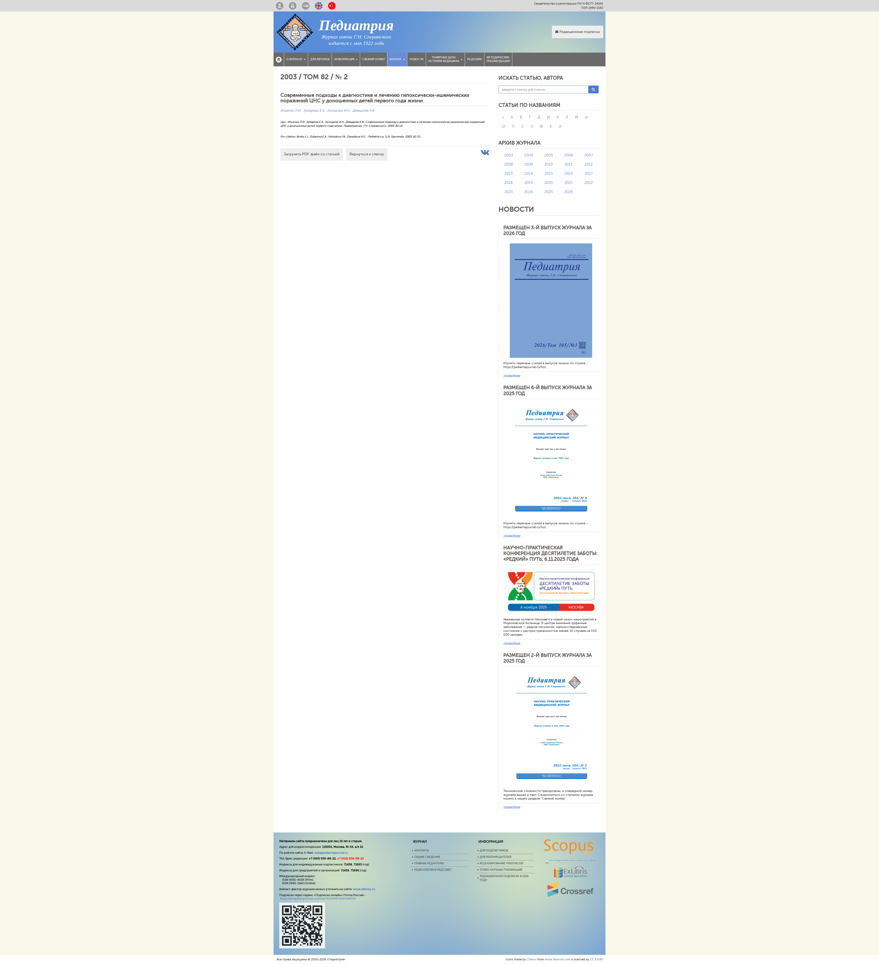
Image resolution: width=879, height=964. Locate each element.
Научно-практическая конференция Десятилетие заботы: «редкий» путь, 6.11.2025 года (550, 553)
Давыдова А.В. (363, 111)
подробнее (511, 375)
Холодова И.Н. (338, 111)
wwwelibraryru (364, 889)
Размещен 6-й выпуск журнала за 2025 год (547, 390)
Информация (344, 59)
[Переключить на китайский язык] (332, 5)
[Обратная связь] (306, 5)
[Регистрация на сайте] (280, 5)
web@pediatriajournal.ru (331, 852)
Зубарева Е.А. (314, 111)
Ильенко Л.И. (290, 111)
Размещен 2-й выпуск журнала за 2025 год (547, 658)
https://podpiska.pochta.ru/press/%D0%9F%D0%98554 (318, 898)
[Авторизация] (293, 5)
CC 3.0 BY (596, 959)
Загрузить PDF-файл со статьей (311, 154)
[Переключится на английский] (319, 5)
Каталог (396, 59)
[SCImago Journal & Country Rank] (570, 860)
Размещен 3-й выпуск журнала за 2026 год (547, 230)
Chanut (531, 959)
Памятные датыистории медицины (443, 59)
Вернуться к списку (367, 154)
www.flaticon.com (557, 959)
